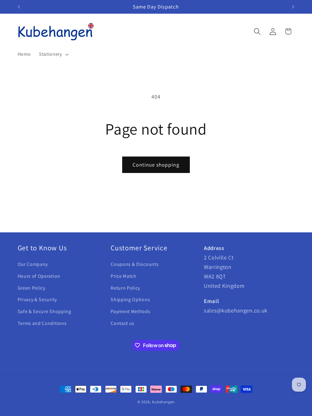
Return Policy (125, 288)
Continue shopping (156, 164)
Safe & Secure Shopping (44, 311)
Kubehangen (163, 401)
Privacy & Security (37, 299)
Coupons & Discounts (134, 264)
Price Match (123, 276)
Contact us (122, 323)
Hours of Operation (39, 276)
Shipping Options (130, 299)
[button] (53, 54)
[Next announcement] (293, 6)
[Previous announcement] (19, 6)
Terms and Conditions (42, 323)
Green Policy (31, 288)
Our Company (33, 264)
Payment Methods (130, 311)
